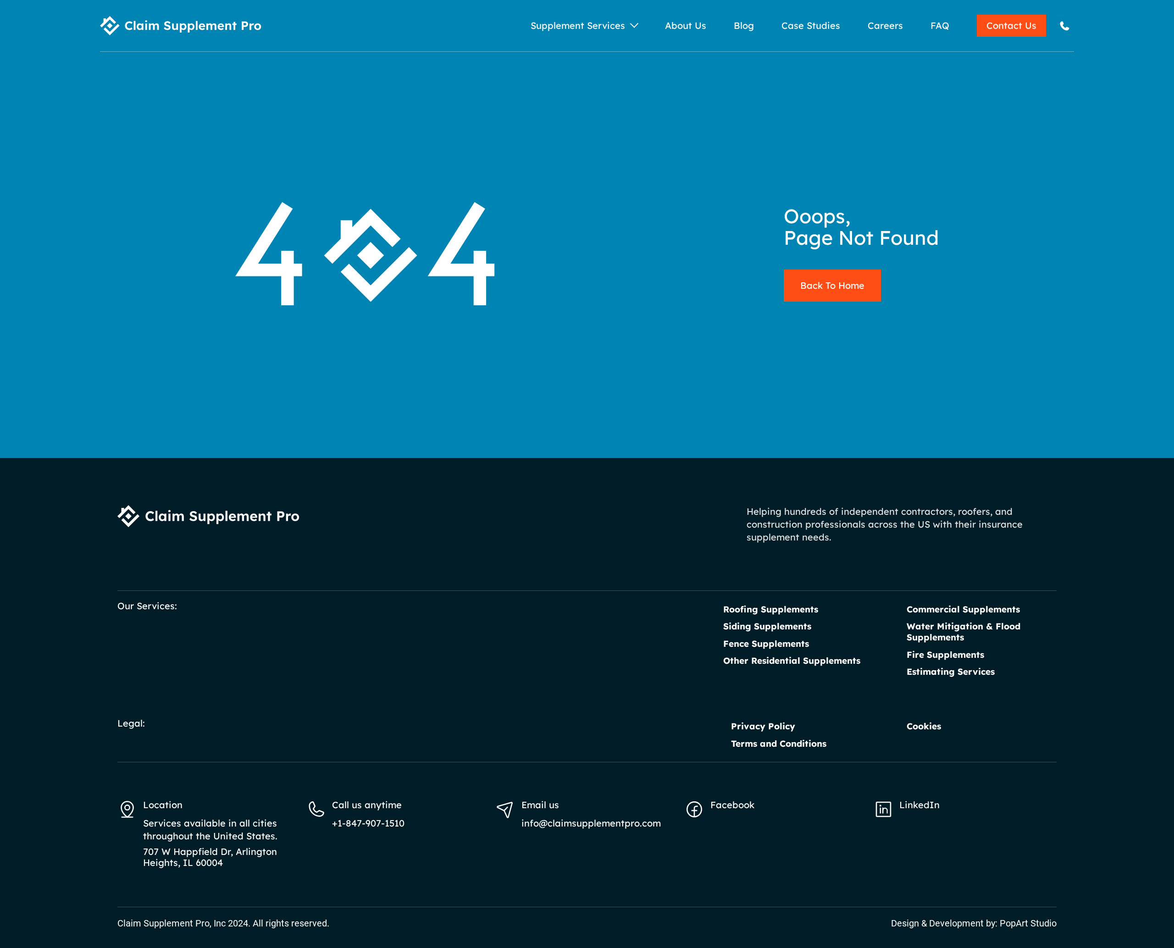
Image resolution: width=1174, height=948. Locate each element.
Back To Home (832, 285)
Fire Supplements (945, 654)
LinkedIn (919, 804)
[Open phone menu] (1064, 26)
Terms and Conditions (778, 743)
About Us (685, 25)
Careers (885, 25)
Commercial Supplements (963, 609)
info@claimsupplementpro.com (591, 823)
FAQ (939, 25)
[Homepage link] (181, 26)
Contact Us (1011, 25)
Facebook (732, 804)
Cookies (924, 726)
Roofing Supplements (770, 609)
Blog (744, 25)
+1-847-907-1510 (368, 823)
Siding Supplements (767, 626)
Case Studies (810, 25)
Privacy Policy (763, 726)
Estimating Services (951, 671)
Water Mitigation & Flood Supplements (963, 632)
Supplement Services (578, 25)
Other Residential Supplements (791, 660)
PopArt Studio (1028, 923)
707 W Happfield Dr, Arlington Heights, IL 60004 (210, 857)
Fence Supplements (766, 643)
